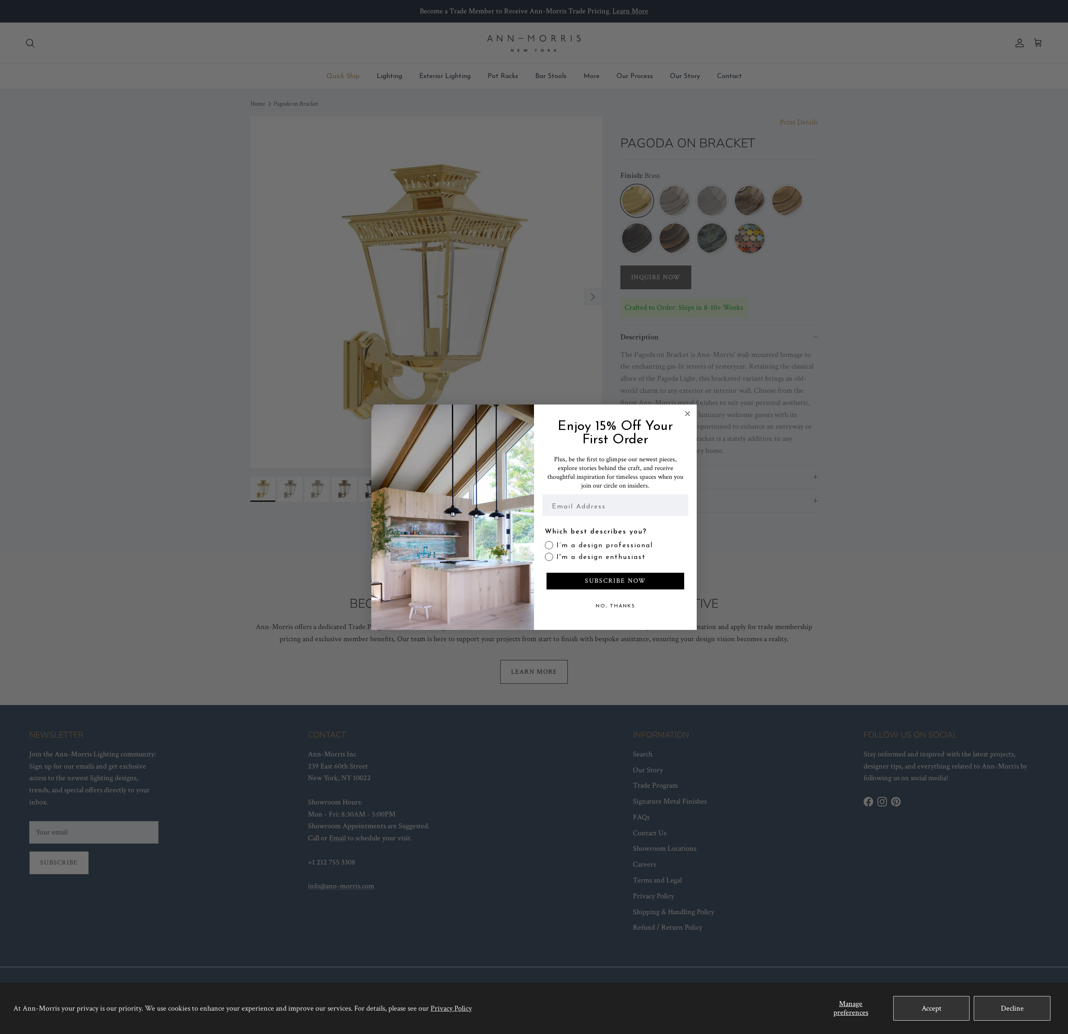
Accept (932, 1008)
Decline (1012, 1008)
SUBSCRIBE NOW (615, 580)
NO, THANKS (615, 606)
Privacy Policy (451, 1008)
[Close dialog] (688, 414)
